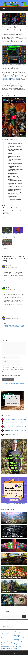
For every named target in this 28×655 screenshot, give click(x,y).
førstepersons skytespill (7, 638)
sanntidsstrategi (4, 646)
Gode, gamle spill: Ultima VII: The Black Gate (17, 235)
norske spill (11, 639)
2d (2, 632)
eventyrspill (16, 636)
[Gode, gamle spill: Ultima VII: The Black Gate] (18, 230)
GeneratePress (22, 653)
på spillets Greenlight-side (18, 86)
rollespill (15, 644)
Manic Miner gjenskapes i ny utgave (19, 419)
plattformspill (17, 642)
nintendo (6, 639)
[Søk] (24, 616)
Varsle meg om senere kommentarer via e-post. (13, 372)
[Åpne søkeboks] (26, 9)
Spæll (14, 646)
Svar (5, 280)
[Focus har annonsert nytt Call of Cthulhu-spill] (7, 230)
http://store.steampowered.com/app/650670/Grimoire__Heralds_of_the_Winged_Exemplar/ (14, 327)
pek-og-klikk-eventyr (7, 642)
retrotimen (9, 644)
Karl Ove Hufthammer (8, 422)
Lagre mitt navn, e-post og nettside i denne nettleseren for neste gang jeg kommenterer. (13, 368)
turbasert (6, 648)
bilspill (8, 633)
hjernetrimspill (17, 637)
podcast (4, 644)
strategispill (19, 646)
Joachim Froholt (16, 32)
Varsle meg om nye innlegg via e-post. (11, 375)
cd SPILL (17, 633)
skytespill (10, 646)
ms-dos (2, 639)
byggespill (13, 633)
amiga (18, 632)
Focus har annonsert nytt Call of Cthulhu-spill (6, 235)
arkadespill (4, 633)
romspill (20, 644)
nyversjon (17, 640)
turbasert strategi (13, 648)
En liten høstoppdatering (13, 434)
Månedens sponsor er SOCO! (9, 503)
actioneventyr (6, 632)
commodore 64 (6, 636)
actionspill (13, 632)
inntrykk (22, 637)
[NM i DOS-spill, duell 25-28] (7, 242)
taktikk (2, 648)
